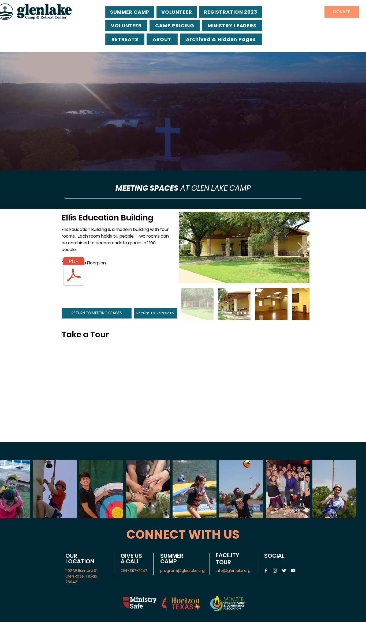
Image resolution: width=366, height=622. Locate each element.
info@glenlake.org (233, 570)
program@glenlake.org (182, 570)
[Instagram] (275, 570)
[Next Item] (300, 247)
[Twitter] (284, 570)
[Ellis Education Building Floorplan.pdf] (74, 272)
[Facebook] (265, 570)
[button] (221, 39)
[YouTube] (293, 570)
